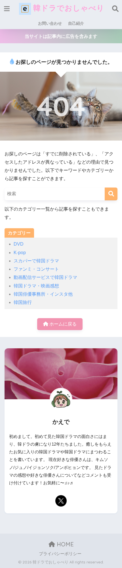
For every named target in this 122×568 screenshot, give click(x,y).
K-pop (20, 252)
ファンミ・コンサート (36, 269)
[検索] (111, 194)
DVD (19, 244)
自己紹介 (76, 23)
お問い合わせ (50, 23)
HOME (64, 544)
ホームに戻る (62, 324)
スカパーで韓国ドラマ (36, 260)
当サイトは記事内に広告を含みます (61, 36)
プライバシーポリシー (60, 553)
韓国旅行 (23, 302)
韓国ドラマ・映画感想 (36, 285)
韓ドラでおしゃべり (67, 7)
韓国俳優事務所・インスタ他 (43, 294)
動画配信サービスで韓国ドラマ (45, 277)
